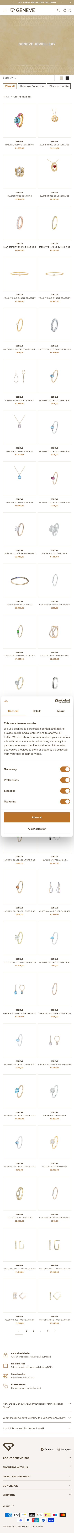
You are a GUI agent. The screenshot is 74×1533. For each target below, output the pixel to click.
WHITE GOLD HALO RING (54, 1115)
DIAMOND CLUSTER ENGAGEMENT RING (19, 554)
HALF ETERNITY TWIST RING (19, 1218)
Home (6, 97)
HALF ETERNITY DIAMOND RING (54, 656)
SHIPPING (9, 1495)
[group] (10, 86)
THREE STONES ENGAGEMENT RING (54, 1013)
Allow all (37, 817)
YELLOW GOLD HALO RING (54, 1167)
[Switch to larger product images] (61, 78)
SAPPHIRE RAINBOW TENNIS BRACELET (20, 605)
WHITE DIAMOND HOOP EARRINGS (19, 1269)
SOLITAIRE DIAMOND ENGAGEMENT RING (19, 349)
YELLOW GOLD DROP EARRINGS (19, 400)
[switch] (65, 780)
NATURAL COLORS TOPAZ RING (19, 145)
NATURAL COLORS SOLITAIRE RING (54, 400)
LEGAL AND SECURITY (17, 1476)
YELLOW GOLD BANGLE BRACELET (19, 298)
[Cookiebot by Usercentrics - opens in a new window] (55, 701)
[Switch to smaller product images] (67, 78)
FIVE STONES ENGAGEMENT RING (54, 605)
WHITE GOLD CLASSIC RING (54, 554)
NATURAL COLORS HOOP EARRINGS (19, 1013)
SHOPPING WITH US (15, 1467)
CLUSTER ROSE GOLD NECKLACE (54, 145)
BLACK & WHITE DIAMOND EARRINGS (54, 860)
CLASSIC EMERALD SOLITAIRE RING (19, 656)
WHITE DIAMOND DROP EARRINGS (54, 911)
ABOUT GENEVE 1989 (16, 1458)
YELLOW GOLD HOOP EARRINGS (19, 1320)
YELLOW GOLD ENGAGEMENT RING (19, 962)
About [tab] (61, 710)
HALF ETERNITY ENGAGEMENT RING (19, 247)
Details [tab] (37, 710)
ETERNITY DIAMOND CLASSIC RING (54, 247)
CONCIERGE (10, 1485)
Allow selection (37, 828)
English (6, 1506)
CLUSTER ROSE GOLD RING (19, 196)
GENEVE (19, 141)
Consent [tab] (13, 710)
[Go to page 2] (55, 1331)
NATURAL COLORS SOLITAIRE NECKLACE (19, 451)
